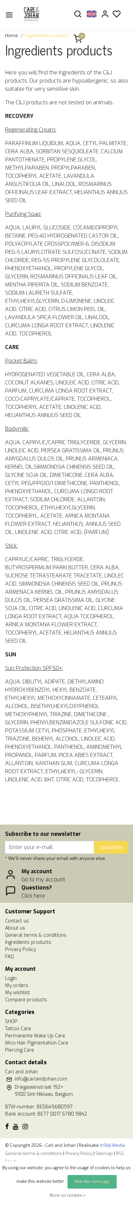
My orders (16, 985)
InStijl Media (112, 1145)
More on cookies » (67, 1195)
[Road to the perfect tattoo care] (41, 14)
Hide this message (92, 1182)
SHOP (11, 1021)
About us (15, 928)
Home (11, 35)
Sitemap (104, 1153)
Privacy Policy (20, 949)
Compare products (26, 1000)
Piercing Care (19, 1050)
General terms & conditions (35, 935)
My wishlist (17, 992)
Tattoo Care (18, 1028)
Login (11, 978)
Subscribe (111, 847)
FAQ (9, 956)
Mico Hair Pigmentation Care (36, 1043)
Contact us (17, 921)
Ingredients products (47, 35)
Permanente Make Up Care (35, 1036)
